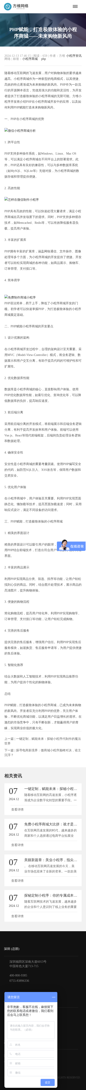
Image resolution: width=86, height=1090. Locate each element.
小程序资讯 (74, 55)
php (43, 59)
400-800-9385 (18, 975)
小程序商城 (30, 59)
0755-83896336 (19, 980)
